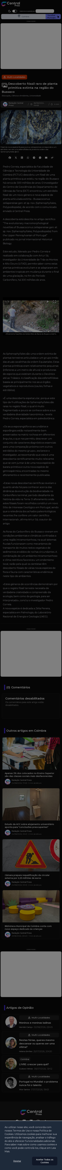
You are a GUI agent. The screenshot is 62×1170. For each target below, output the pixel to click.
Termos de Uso (21, 1130)
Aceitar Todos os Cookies (44, 1161)
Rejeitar (17, 1161)
